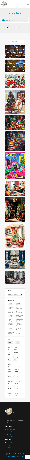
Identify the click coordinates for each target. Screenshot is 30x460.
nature (10, 371)
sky (15, 386)
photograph (11, 378)
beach (17, 344)
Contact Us (10, 436)
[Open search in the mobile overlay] (15, 20)
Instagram (9, 445)
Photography (19, 308)
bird (9, 347)
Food (8, 320)
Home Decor (10, 329)
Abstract (9, 303)
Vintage (18, 329)
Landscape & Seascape (10, 333)
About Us (9, 434)
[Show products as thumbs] (5, 42)
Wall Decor (19, 331)
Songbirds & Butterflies (19, 316)
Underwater (19, 328)
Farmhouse (10, 315)
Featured (9, 316)
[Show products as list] (8, 42)
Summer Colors (18, 322)
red (9, 386)
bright (15, 349)
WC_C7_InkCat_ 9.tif (19, 333)
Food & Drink (10, 321)
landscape (10, 366)
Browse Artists (11, 431)
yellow (16, 395)
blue (9, 349)
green (16, 364)
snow (9, 388)
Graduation (10, 323)
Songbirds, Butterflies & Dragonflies (19, 319)
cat (9, 352)
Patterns (18, 307)
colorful (10, 357)
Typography (19, 324)
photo (17, 376)
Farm (8, 314)
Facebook (9, 442)
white (16, 393)
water (9, 393)
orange (10, 374)
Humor (9, 331)
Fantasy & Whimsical (10, 312)
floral (15, 359)
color (16, 354)
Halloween (10, 324)
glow (9, 364)
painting (18, 374)
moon (9, 369)
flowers (17, 361)
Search (21, 294)
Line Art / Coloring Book (18, 305)
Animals (9, 304)
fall (9, 359)
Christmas (10, 310)
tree (16, 391)
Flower (9, 361)
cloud (9, 354)
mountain (17, 369)
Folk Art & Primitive (10, 318)
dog (17, 357)
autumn (10, 344)
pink (19, 381)
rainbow (17, 383)
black (15, 347)
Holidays (9, 328)
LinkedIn (9, 447)
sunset (10, 391)
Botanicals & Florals (10, 308)
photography (11, 381)
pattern (10, 376)
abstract (10, 342)
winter (10, 395)
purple (9, 383)
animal (17, 342)
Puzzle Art (19, 312)
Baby (8, 306)
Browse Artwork (11, 429)
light (18, 366)
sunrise (16, 388)
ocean (16, 371)
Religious (18, 314)
